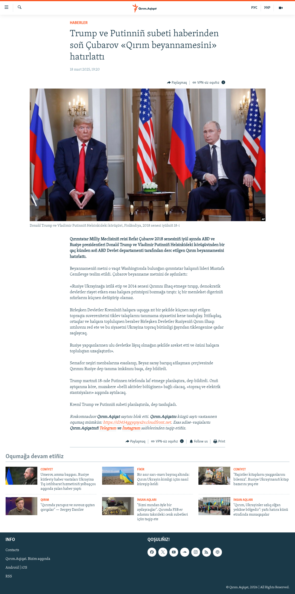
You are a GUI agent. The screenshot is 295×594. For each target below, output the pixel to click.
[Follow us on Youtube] (173, 552)
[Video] (281, 8)
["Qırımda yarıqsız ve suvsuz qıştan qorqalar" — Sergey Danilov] (21, 506)
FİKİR (140, 469)
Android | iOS (16, 568)
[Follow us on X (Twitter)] (162, 552)
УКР (267, 8)
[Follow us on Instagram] (195, 552)
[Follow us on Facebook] (152, 552)
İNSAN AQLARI (146, 500)
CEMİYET (47, 469)
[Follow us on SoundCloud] (184, 552)
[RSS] (206, 552)
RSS (9, 576)
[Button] (177, 83)
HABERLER (79, 23)
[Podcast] (217, 552)
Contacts (12, 550)
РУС (254, 8)
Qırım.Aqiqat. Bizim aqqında (28, 559)
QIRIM (45, 500)
